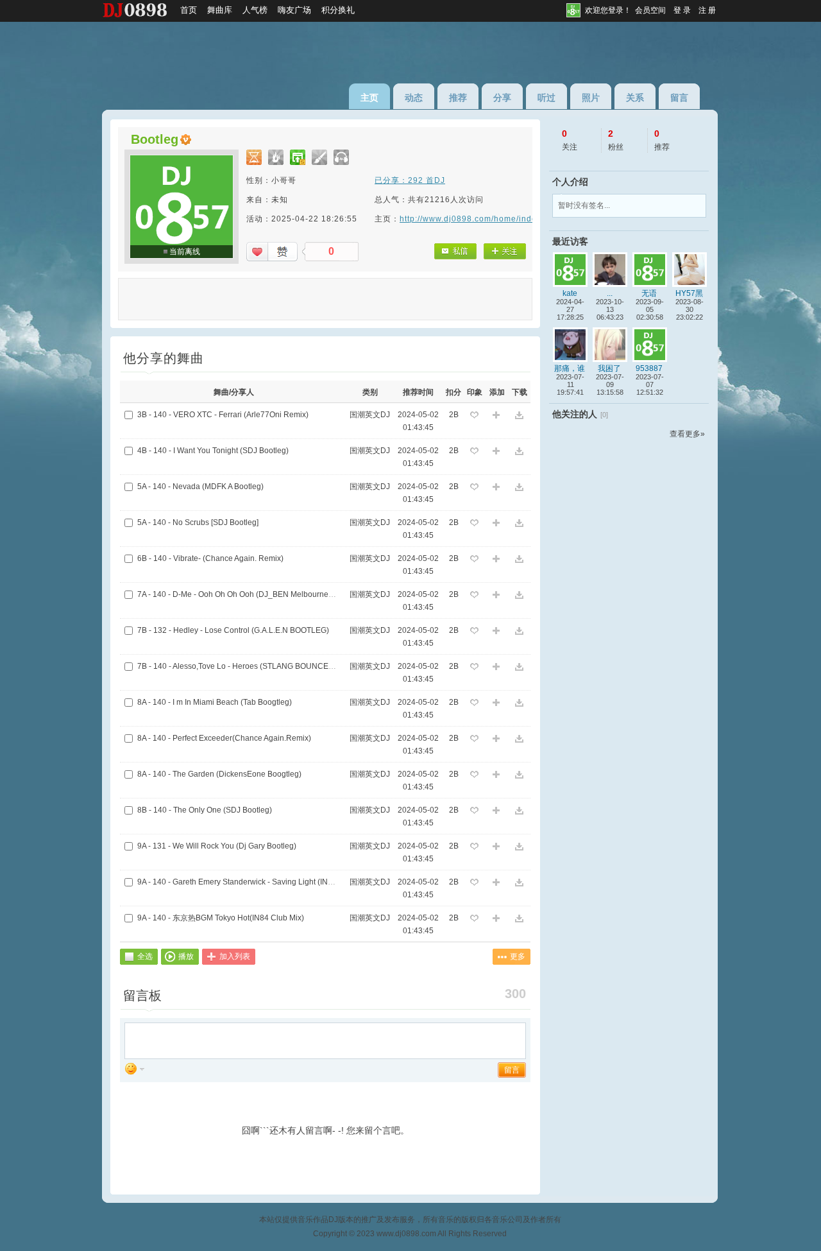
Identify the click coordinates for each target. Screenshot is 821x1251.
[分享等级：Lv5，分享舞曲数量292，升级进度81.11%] (297, 157)
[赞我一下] (272, 251)
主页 (369, 97)
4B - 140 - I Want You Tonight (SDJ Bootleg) (213, 450)
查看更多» (687, 433)
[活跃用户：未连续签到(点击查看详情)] (319, 157)
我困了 (609, 368)
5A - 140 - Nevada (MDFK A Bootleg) (200, 486)
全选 (145, 956)
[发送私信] (455, 251)
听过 (546, 97)
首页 (188, 10)
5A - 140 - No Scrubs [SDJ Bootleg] (197, 522)
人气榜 (254, 10)
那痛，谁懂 (569, 368)
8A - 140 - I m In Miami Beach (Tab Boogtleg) (214, 702)
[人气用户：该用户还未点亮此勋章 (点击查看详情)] (276, 157)
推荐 (458, 97)
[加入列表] (497, 415)
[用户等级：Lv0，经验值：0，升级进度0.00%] (254, 157)
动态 (414, 97)
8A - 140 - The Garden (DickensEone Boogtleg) (219, 774)
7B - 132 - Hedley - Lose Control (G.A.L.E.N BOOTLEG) (233, 630)
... (610, 293)
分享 (502, 97)
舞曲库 (219, 10)
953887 (649, 368)
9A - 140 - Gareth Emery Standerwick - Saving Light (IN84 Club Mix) (254, 881)
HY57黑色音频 (689, 293)
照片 (591, 97)
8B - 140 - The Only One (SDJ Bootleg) (204, 810)
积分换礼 (338, 10)
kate (570, 293)
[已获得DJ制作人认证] (185, 139)
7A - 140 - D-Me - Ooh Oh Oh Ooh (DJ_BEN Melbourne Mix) (241, 594)
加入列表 (234, 956)
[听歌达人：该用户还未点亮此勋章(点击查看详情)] (341, 157)
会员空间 (650, 10)
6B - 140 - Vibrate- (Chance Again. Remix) (210, 558)
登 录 (682, 10)
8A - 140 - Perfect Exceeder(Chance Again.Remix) (224, 738)
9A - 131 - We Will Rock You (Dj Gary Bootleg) (216, 845)
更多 (517, 956)
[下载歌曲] (519, 415)
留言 (679, 97)
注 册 (707, 10)
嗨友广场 (294, 10)
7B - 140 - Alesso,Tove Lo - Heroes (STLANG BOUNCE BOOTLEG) (253, 666)
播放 (186, 956)
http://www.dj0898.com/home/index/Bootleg (487, 218)
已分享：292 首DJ (410, 180)
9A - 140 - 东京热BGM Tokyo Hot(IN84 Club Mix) (220, 917)
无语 (649, 293)
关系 (635, 97)
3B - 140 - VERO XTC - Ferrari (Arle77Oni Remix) (223, 414)
